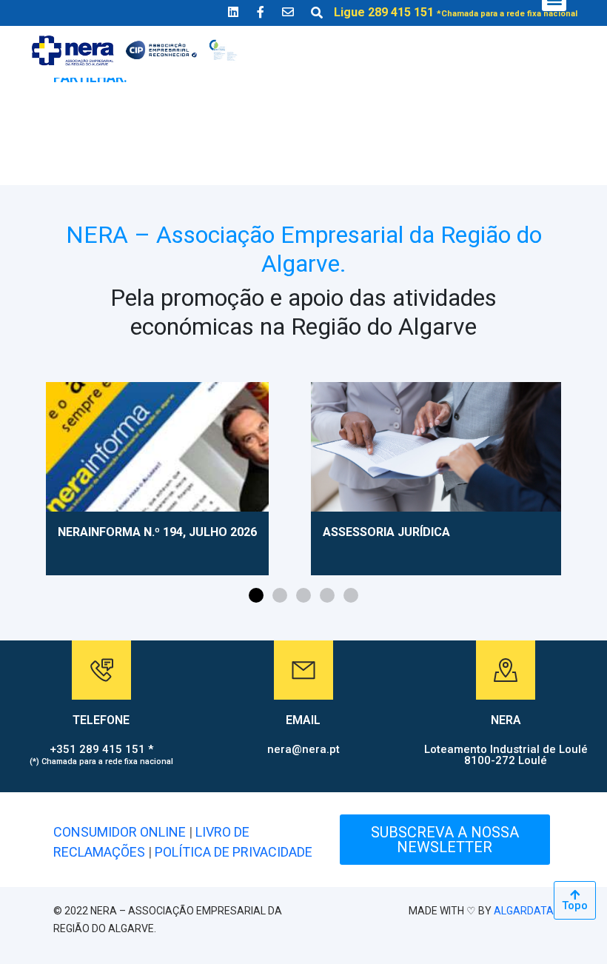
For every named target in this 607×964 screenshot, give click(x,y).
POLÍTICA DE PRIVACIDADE (233, 852)
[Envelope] (288, 12)
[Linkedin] (233, 12)
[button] (256, 595)
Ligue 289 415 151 (455, 12)
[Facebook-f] (260, 12)
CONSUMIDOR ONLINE (119, 832)
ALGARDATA (524, 911)
